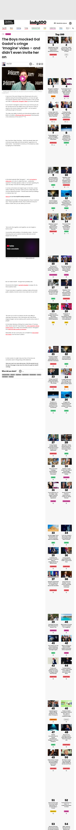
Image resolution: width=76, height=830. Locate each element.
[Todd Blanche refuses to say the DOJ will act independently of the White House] (53, 550)
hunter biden (53, 768)
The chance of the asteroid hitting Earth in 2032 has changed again (53, 647)
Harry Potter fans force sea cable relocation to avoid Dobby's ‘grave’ (53, 805)
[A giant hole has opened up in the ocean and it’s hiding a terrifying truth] (66, 193)
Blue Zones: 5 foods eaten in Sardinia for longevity (66, 626)
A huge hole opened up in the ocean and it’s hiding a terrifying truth (66, 203)
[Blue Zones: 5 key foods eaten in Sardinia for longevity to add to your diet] (66, 617)
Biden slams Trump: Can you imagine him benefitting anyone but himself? (53, 762)
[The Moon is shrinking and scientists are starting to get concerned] (66, 127)
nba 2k (66, 453)
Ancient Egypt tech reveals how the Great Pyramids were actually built (53, 537)
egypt (53, 542)
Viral (45, 28)
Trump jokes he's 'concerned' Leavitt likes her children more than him (53, 114)
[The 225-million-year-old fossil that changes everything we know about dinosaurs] (66, 216)
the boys (8, 34)
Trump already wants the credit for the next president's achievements (66, 114)
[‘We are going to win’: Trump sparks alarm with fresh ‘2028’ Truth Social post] (66, 550)
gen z (66, 322)
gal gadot (5, 376)
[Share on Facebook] (37, 64)
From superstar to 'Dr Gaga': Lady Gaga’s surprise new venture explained (66, 91)
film (53, 322)
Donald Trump (66, 185)
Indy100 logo (38, 23)
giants (53, 185)
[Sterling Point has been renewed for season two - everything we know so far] (53, 617)
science (66, 231)
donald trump (53, 119)
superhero (18, 374)
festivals (66, 811)
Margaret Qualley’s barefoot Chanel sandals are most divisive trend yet (53, 91)
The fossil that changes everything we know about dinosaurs (66, 226)
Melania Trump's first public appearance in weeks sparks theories (53, 226)
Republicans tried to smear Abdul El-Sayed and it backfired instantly (53, 49)
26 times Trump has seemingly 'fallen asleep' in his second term (66, 762)
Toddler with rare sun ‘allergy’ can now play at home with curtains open (66, 381)
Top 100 (4, 28)
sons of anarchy (53, 274)
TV (3, 34)
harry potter (53, 811)
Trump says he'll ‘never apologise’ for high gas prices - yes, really (53, 381)
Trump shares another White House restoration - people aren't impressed (53, 447)
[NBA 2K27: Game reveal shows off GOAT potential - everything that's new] (66, 437)
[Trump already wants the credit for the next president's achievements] (66, 104)
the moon (66, 142)
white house (53, 363)
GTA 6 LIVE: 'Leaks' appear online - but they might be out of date (66, 49)
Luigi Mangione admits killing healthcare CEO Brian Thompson (53, 713)
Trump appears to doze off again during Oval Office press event (53, 137)
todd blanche (53, 566)
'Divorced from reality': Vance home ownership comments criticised (66, 584)
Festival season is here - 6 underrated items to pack (66, 804)
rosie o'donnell (66, 501)
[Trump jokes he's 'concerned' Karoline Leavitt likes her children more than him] (53, 104)
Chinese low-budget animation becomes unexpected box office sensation (53, 316)
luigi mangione (53, 719)
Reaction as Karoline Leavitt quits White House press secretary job (66, 737)
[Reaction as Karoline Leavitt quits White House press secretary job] (66, 727)
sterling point (53, 630)
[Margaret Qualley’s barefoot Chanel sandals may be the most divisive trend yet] (53, 81)
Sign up (8, 196)
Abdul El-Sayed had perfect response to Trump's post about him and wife (53, 583)
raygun (53, 744)
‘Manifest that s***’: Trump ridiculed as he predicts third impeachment (66, 180)
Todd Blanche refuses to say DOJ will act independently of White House (53, 560)
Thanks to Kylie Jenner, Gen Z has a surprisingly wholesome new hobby (66, 471)
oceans (66, 208)
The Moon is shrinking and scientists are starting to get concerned (66, 138)
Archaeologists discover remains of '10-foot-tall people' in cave (53, 179)
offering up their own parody (23, 115)
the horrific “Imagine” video (19, 101)
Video (60, 28)
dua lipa (66, 274)
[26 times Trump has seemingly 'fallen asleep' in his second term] (66, 752)
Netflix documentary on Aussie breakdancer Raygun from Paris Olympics (53, 738)
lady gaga (66, 96)
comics (39, 374)
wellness (66, 630)
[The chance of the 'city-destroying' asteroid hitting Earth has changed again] (53, 638)
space (53, 208)
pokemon (66, 719)
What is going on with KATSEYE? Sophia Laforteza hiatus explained (66, 647)
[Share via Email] (42, 64)
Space (53, 652)
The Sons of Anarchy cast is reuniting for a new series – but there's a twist (53, 269)
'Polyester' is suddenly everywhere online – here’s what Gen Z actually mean (66, 316)
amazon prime (5, 374)
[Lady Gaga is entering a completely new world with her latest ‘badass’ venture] (66, 81)
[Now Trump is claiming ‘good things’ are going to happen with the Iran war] (53, 660)
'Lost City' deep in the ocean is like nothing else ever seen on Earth (66, 537)
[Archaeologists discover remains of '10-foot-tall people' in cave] (53, 170)
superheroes (25, 374)
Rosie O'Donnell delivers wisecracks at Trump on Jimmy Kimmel (66, 495)
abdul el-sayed (53, 54)
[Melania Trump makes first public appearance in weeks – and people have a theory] (53, 216)
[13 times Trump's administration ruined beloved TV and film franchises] (53, 349)
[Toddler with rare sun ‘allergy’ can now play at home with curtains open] (66, 372)
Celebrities (53, 28)
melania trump (53, 231)
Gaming (18, 28)
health (66, 386)
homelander (33, 374)
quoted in (23, 285)
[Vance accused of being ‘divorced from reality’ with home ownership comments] (66, 574)
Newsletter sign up (62, 23)
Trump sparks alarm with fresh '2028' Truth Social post (66, 560)
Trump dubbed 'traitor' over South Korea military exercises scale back (66, 670)
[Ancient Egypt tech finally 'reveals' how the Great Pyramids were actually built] (53, 528)
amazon (13, 374)
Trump (26, 28)
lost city (66, 542)
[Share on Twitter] (40, 64)
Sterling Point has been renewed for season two (53, 626)
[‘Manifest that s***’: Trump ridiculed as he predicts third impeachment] (66, 170)
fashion (53, 96)
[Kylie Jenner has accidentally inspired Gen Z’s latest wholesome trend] (66, 461)
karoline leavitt (66, 744)
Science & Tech (36, 28)
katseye (66, 652)
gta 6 (66, 54)
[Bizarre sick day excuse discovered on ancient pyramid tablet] (53, 819)
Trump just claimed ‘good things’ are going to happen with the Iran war (53, 670)
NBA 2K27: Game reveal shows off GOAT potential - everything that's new (66, 447)
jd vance (66, 590)
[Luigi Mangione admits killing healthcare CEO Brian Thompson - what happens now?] (53, 703)
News (11, 28)
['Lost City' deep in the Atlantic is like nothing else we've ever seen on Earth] (66, 528)
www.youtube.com (30, 258)
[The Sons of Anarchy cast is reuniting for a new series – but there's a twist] (53, 258)
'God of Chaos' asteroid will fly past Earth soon (53, 202)
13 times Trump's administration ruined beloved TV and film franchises (53, 358)
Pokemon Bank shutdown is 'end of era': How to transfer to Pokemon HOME (66, 713)
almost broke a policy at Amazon (17, 329)
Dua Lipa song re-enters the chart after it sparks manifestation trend (66, 269)
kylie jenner (66, 477)
